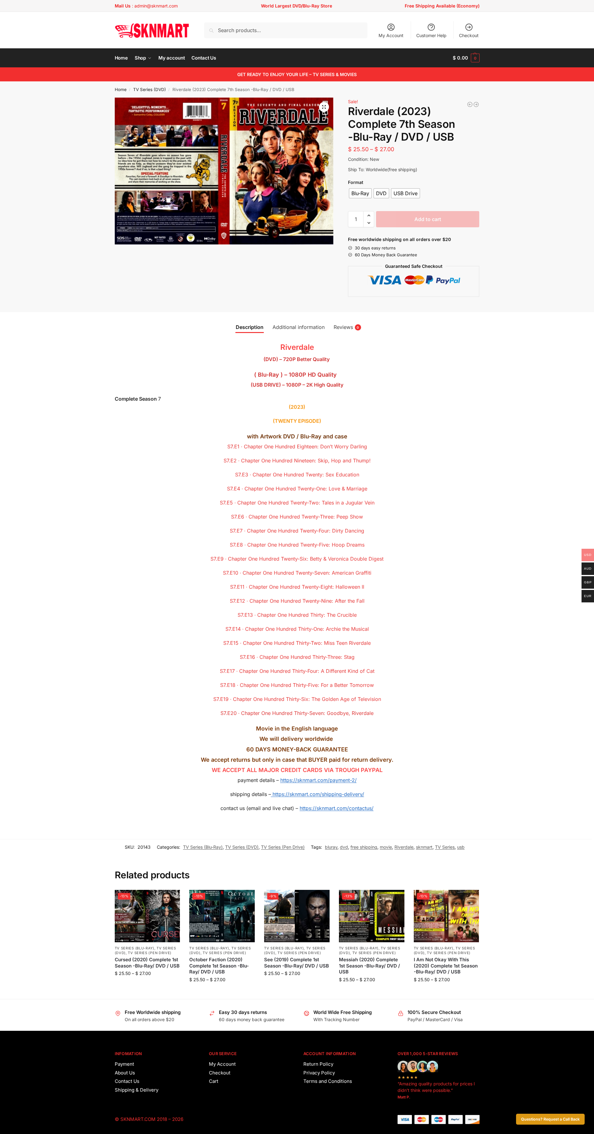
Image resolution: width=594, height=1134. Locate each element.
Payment (124, 1064)
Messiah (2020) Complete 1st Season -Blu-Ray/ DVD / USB (369, 966)
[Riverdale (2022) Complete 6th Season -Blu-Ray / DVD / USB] (470, 104)
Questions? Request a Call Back (550, 1119)
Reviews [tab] (346, 327)
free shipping (363, 847)
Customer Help (431, 35)
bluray (331, 847)
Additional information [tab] (299, 327)
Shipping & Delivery (136, 1090)
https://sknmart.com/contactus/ (337, 808)
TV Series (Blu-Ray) (203, 847)
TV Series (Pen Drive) (283, 847)
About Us (125, 1073)
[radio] (360, 193)
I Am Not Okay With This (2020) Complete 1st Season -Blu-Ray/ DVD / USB (446, 966)
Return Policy (318, 1064)
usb (461, 847)
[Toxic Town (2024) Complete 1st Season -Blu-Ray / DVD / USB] (476, 104)
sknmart (424, 847)
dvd (344, 847)
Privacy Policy (319, 1073)
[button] (466, 58)
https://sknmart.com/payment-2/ (318, 780)
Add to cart (427, 219)
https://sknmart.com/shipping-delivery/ (317, 794)
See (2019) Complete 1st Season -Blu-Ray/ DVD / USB (296, 963)
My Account (391, 35)
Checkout (469, 35)
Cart (213, 1081)
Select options (147, 986)
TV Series (445, 847)
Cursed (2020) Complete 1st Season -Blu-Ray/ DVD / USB (147, 963)
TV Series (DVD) (149, 89)
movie (386, 847)
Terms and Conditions (327, 1081)
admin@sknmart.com (156, 5)
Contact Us (127, 1081)
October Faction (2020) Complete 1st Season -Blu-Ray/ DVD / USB (219, 966)
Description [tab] (249, 327)
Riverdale (403, 847)
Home (121, 89)
